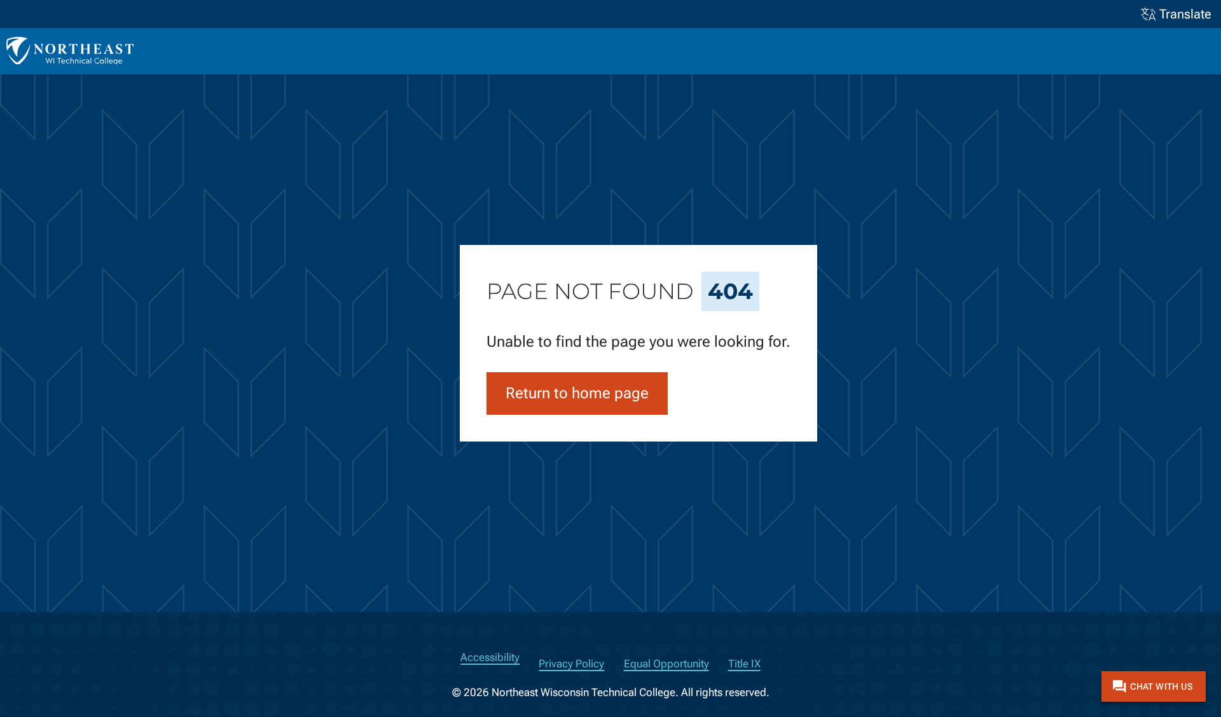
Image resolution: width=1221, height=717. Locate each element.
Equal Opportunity (666, 664)
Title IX (744, 664)
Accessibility (490, 657)
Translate (1185, 14)
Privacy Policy (571, 664)
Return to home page (577, 393)
